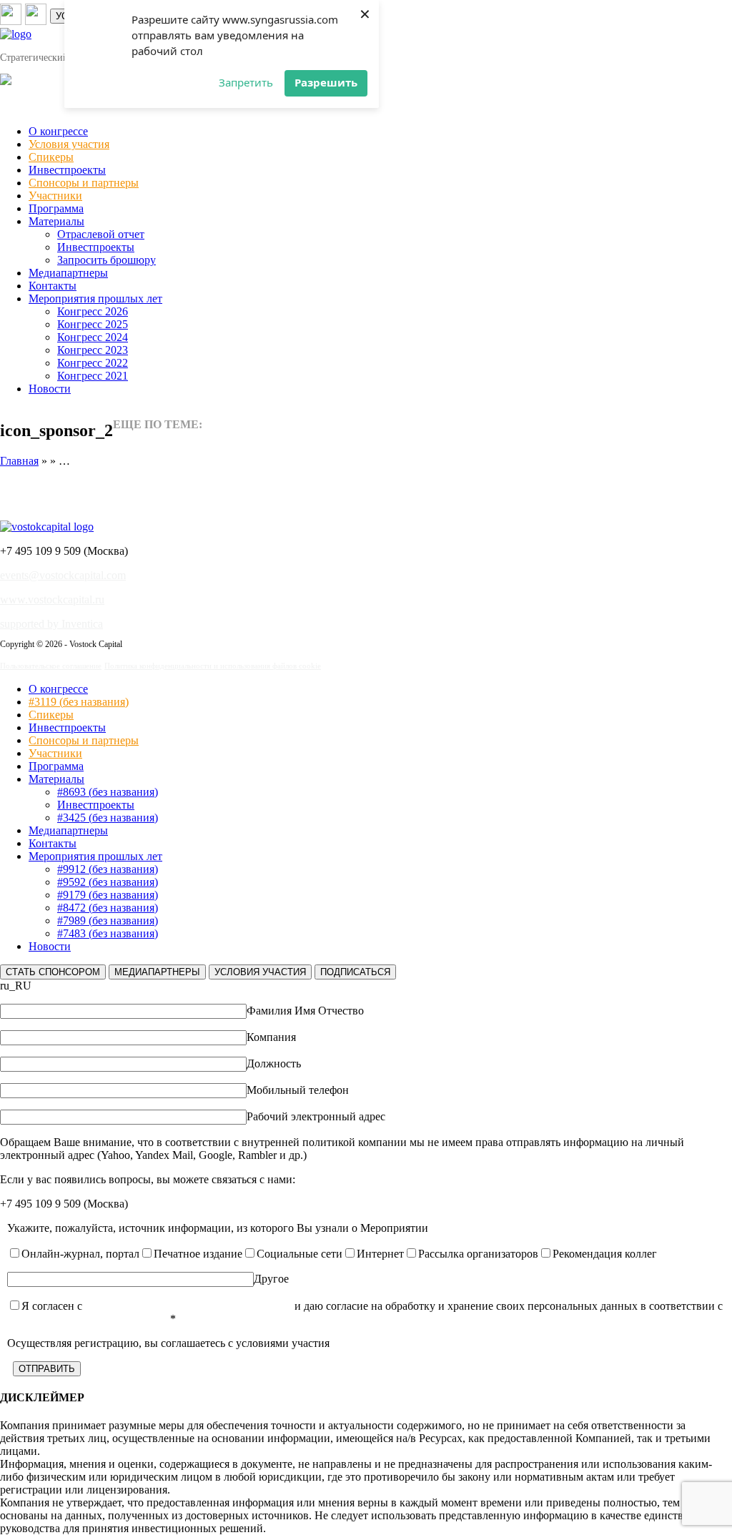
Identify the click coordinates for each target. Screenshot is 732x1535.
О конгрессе (58, 131)
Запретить (246, 82)
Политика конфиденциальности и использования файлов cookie (212, 665)
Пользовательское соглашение (51, 665)
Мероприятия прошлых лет (95, 298)
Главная (19, 461)
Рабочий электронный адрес (316, 1116)
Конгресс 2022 (92, 363)
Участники (55, 195)
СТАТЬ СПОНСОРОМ (53, 972)
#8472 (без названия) (107, 908)
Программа (56, 208)
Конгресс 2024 (92, 337)
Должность (274, 1063)
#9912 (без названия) (107, 869)
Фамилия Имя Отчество (305, 1011)
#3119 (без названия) (79, 702)
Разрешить (326, 82)
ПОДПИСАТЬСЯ (355, 972)
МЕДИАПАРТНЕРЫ (157, 972)
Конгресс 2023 (92, 350)
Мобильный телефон (298, 1090)
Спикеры (51, 157)
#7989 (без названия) (107, 920)
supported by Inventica (51, 624)
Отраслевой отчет (100, 234)
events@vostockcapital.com (63, 575)
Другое (271, 1279)
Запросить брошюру (106, 260)
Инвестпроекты (67, 170)
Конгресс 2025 (92, 324)
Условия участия (69, 144)
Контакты (52, 286)
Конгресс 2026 (92, 311)
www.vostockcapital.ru (52, 599)
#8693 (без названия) (107, 792)
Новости (50, 388)
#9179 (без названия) (107, 895)
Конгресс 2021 (92, 376)
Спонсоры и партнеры (84, 183)
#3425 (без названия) (107, 817)
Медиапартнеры (68, 273)
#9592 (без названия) (107, 882)
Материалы (56, 221)
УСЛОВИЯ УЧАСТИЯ (260, 972)
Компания (271, 1037)
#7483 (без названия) (107, 933)
